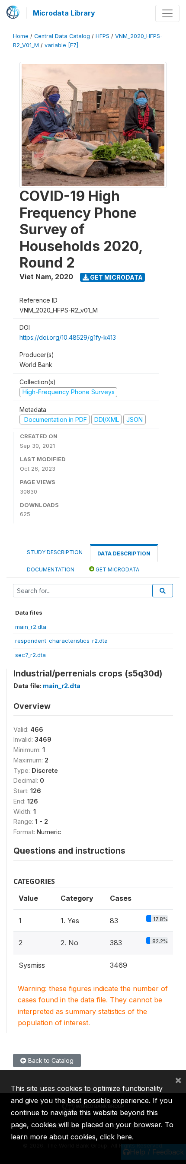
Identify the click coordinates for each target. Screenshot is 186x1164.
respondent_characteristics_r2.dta (61, 640)
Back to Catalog (50, 1060)
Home (21, 36)
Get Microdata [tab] (116, 569)
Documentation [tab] (50, 569)
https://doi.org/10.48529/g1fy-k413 (67, 337)
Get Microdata (116, 277)
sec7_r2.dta (30, 654)
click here (116, 1136)
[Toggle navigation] (167, 13)
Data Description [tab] (124, 553)
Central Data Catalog (62, 36)
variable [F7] (61, 45)
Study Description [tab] (55, 552)
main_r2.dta (30, 626)
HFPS (102, 36)
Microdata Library (64, 13)
